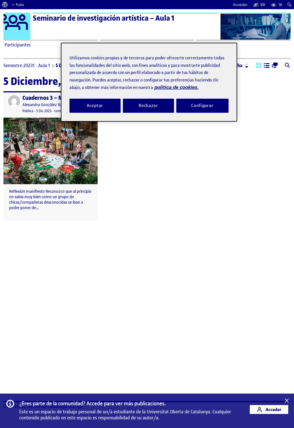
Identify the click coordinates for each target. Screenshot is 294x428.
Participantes (18, 45)
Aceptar (95, 105)
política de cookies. (176, 87)
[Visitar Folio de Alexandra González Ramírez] (14, 101)
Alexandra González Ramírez (47, 105)
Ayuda (204, 45)
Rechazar (148, 105)
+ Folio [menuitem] (18, 4)
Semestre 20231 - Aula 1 (26, 65)
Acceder (273, 409)
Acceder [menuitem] (240, 4)
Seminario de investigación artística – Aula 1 (103, 18)
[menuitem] (5, 4)
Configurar (202, 105)
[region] (149, 82)
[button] (259, 66)
